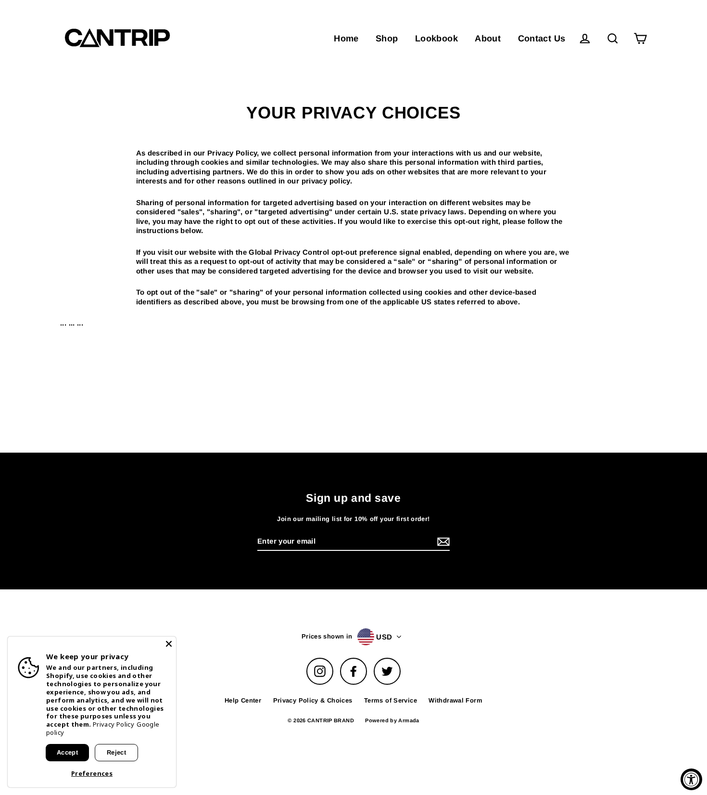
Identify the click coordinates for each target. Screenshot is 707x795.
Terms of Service (390, 700)
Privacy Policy (113, 724)
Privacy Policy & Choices (313, 700)
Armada (408, 720)
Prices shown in (327, 636)
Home (346, 38)
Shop (387, 38)
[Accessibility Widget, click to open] (691, 779)
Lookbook (436, 38)
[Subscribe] (442, 542)
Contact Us (542, 38)
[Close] (169, 644)
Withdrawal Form (455, 700)
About (488, 38)
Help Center (243, 700)
